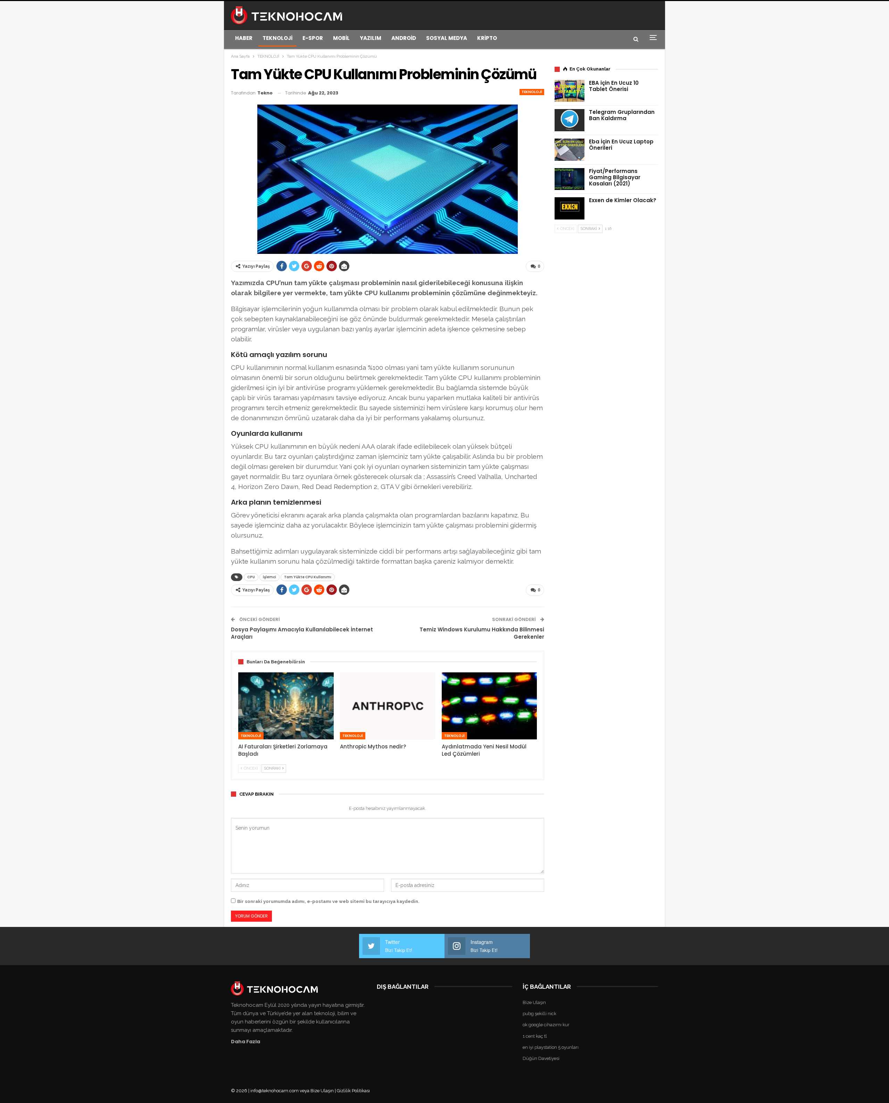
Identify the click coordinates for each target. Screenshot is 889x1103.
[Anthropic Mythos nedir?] (387, 705)
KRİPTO (487, 38)
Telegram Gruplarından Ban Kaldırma (622, 115)
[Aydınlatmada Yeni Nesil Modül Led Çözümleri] (489, 705)
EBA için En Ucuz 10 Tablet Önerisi (614, 86)
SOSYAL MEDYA (446, 38)
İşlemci (269, 577)
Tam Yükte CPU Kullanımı (307, 577)
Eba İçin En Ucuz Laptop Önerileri (621, 144)
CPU (251, 577)
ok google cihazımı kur (546, 1024)
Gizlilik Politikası (353, 1090)
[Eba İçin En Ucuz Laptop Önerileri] (569, 150)
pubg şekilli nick (539, 1013)
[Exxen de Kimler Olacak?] (569, 208)
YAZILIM (370, 38)
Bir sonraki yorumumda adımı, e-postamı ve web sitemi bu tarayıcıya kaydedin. (328, 901)
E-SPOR (312, 38)
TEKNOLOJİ (277, 38)
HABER (243, 38)
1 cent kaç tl (535, 1036)
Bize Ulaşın (534, 1002)
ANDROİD (403, 38)
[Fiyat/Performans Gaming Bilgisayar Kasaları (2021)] (569, 179)
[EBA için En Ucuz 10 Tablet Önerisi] (569, 91)
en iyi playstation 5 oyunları (551, 1047)
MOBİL (341, 38)
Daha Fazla (245, 1041)
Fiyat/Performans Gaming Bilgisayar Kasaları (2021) (614, 177)
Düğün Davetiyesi (541, 1058)
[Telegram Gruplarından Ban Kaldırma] (569, 120)
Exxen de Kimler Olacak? (622, 200)
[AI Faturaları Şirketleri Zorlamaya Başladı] (286, 705)
